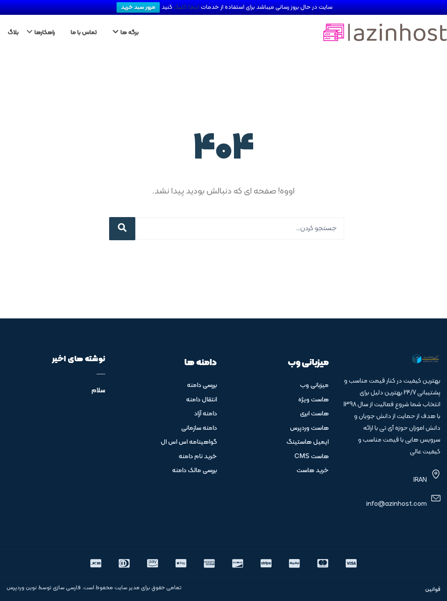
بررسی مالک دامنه (194, 471)
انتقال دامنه (201, 400)
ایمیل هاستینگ (307, 442)
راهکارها (44, 32)
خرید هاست (312, 471)
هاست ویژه (313, 400)
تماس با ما (84, 32)
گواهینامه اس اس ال (189, 442)
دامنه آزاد (205, 414)
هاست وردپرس (309, 428)
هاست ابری (314, 414)
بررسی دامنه (202, 385)
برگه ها (129, 32)
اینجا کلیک (187, 7)
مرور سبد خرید (138, 7)
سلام (98, 391)
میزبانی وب (314, 385)
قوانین (432, 589)
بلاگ (13, 32)
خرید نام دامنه (198, 457)
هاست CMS (311, 457)
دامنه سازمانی (199, 428)
